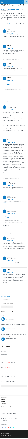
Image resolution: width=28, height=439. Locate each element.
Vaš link (4, 202)
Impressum (4, 397)
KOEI (2, 362)
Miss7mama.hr (15, 417)
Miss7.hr (10, 418)
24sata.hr (14, 415)
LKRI (2, 376)
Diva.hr (14, 413)
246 (23, 23)
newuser (9, 106)
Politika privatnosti (6, 406)
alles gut (9, 45)
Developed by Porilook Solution (7, 435)
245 (20, 23)
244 (17, 23)
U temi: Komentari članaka (11, 319)
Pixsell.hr (3, 417)
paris (7, 328)
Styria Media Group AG (5, 433)
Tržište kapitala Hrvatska (12, 9)
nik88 (8, 30)
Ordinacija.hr (10, 413)
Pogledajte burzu (14, 385)
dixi (8, 139)
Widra (9, 63)
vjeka (8, 269)
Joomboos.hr (4, 420)
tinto (8, 182)
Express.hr (8, 417)
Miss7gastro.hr (4, 418)
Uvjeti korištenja (5, 405)
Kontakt (3, 401)
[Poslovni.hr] (2, 2)
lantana (7, 318)
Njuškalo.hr (8, 415)
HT (2, 381)
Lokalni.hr (3, 415)
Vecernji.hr (3, 413)
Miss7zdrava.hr (16, 418)
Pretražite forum (7, 306)
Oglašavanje (4, 403)
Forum (2, 9)
